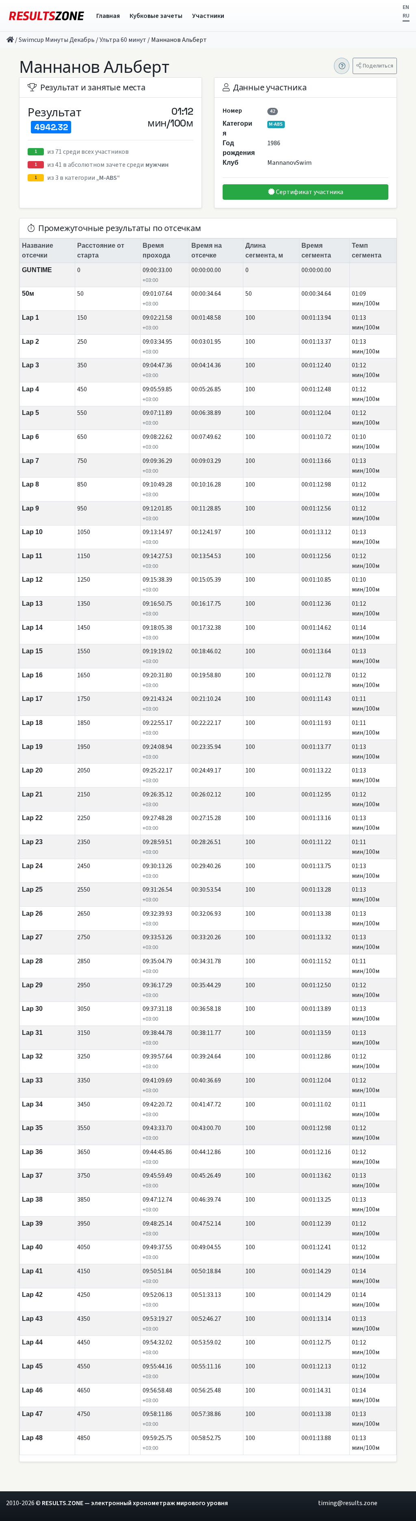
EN (406, 7)
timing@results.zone (347, 1503)
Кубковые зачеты (156, 15)
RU (406, 16)
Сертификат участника (309, 192)
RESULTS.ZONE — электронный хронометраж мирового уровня (135, 1503)
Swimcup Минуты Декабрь (57, 39)
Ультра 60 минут (123, 39)
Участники (208, 15)
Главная (108, 15)
